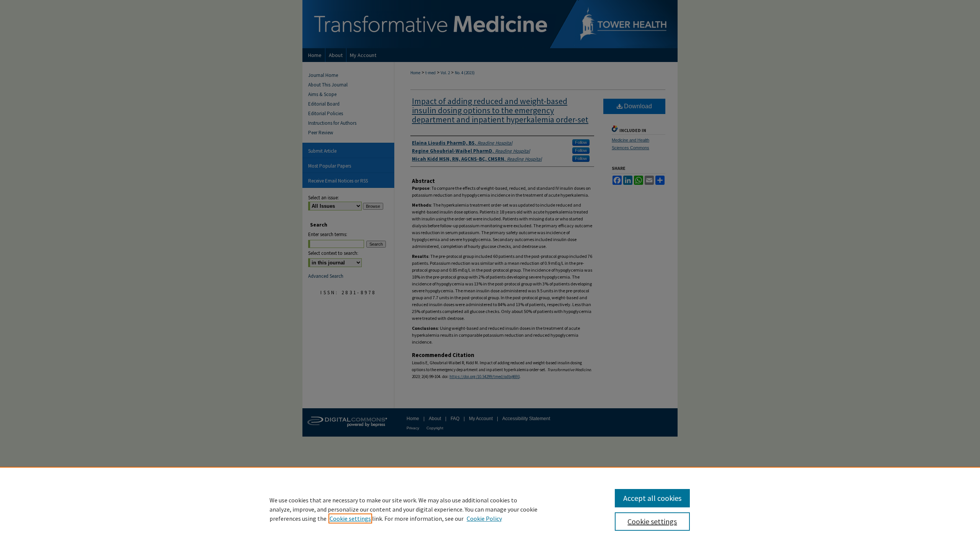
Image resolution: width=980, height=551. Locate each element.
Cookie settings (350, 518)
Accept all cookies (652, 498)
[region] (490, 509)
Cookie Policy (484, 518)
